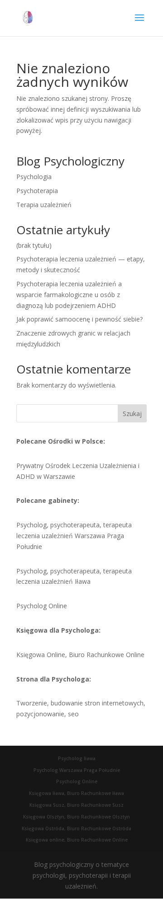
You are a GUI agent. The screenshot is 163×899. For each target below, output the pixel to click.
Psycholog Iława (77, 758)
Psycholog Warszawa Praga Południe (77, 770)
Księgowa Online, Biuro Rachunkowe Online (80, 654)
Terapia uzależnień (44, 204)
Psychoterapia (37, 190)
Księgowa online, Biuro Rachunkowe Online (77, 840)
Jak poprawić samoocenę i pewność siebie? (79, 319)
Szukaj (132, 413)
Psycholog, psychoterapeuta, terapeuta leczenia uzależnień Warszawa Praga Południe (74, 535)
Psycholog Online (41, 605)
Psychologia (34, 176)
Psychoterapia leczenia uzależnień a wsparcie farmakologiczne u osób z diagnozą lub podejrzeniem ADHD (69, 294)
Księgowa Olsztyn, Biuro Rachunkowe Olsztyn (76, 817)
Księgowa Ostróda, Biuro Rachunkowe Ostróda (76, 828)
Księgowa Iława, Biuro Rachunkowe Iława (76, 793)
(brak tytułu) (34, 245)
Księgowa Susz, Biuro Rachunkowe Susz (76, 805)
